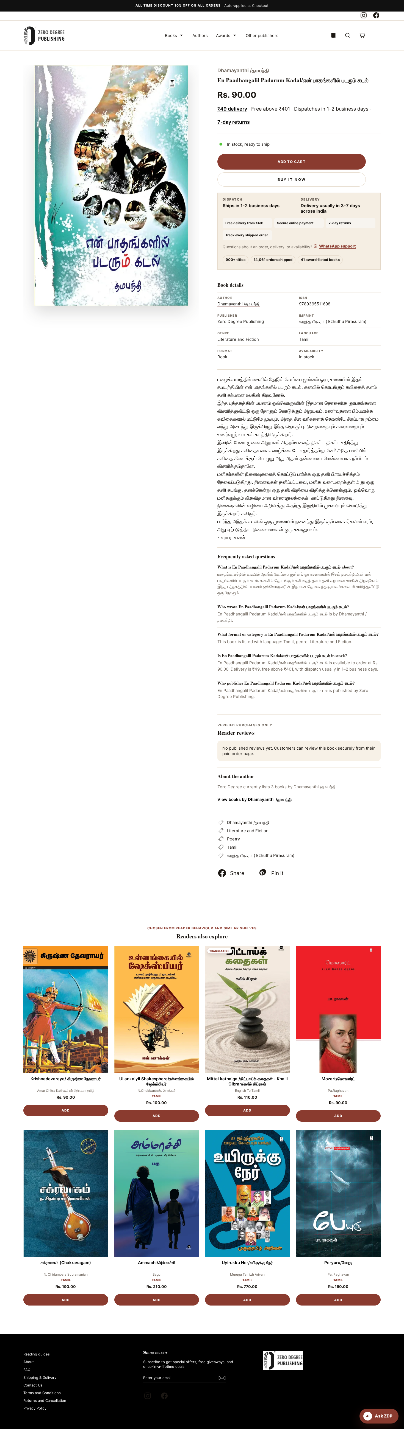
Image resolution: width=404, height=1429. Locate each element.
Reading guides (36, 1354)
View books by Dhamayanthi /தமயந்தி (254, 799)
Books (171, 35)
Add (66, 1110)
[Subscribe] (222, 1378)
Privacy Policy (34, 1408)
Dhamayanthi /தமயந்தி (243, 70)
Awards (223, 35)
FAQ (27, 1370)
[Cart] (362, 35)
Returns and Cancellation (44, 1400)
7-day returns (233, 122)
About (28, 1362)
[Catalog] (333, 35)
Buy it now (292, 179)
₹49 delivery (232, 109)
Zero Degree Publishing (240, 321)
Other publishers (262, 35)
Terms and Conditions (42, 1393)
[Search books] (348, 35)
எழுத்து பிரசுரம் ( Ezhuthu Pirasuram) (332, 321)
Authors (200, 35)
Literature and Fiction (238, 339)
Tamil (304, 339)
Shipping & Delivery (39, 1377)
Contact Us (33, 1385)
